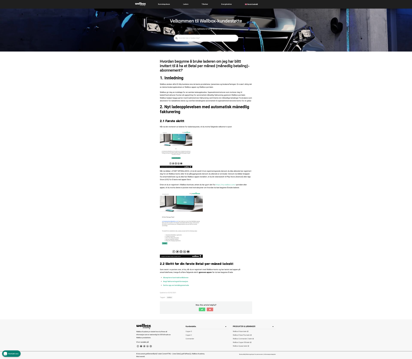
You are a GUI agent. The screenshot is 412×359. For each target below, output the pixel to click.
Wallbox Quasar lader (240, 346)
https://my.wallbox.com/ (226, 184)
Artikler (169, 297)
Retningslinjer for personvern (254, 354)
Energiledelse (226, 4)
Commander (190, 339)
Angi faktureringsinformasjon (175, 281)
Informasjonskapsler (270, 354)
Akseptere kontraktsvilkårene (175, 277)
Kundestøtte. (191, 326)
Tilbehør (205, 4)
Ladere (185, 4)
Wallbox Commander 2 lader (242, 339)
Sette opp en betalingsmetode (176, 285)
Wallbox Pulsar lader (240, 331)
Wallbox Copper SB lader (241, 342)
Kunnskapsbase (164, 4)
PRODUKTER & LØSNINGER (244, 326)
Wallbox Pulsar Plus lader (241, 335)
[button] (202, 309)
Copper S (189, 331)
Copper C (189, 335)
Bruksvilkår (242, 354)
